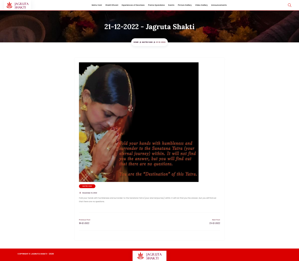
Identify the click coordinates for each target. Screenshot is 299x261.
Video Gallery (201, 5)
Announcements (219, 5)
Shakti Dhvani (111, 5)
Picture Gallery (185, 5)
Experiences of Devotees (133, 5)
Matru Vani (97, 5)
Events (171, 5)
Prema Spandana (156, 5)
